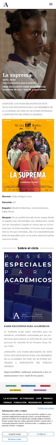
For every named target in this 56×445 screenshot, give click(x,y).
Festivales (40, 390)
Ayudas (48, 402)
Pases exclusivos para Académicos (26, 326)
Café (38, 398)
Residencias (35, 402)
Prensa (8, 402)
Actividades (27, 398)
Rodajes (45, 386)
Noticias (11, 386)
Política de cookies (46, 408)
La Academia (10, 398)
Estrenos (15, 390)
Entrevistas (28, 386)
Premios (48, 398)
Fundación (20, 402)
